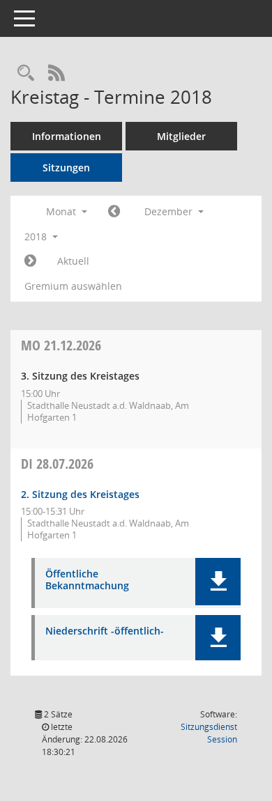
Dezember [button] (169, 211)
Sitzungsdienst (209, 733)
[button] (218, 581)
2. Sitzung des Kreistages (80, 494)
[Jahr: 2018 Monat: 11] (114, 211)
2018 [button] (37, 236)
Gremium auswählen (73, 286)
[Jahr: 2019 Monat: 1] (30, 261)
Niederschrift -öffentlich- (104, 631)
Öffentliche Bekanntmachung (87, 580)
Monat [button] (62, 211)
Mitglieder (181, 136)
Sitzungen (66, 167)
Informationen (66, 136)
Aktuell (73, 260)
